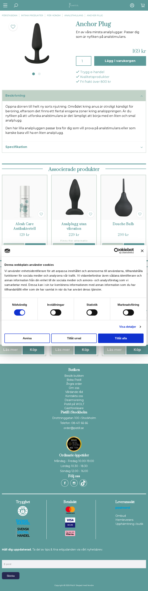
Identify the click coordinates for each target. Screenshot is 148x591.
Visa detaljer (127, 326)
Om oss (74, 388)
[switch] (55, 312)
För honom (54, 15)
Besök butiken (74, 375)
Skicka (11, 575)
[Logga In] (132, 5)
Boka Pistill (74, 380)
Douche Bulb (123, 224)
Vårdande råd (74, 392)
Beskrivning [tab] (15, 95)
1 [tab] (33, 74)
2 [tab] (39, 74)
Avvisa (27, 338)
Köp (33, 350)
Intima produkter (32, 15)
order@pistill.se (74, 428)
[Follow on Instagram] (74, 483)
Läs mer (62, 350)
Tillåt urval (74, 338)
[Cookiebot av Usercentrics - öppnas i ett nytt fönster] (117, 251)
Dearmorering (74, 400)
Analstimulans (73, 15)
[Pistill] (74, 5)
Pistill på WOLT (74, 404)
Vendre (90, 585)
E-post (5, 556)
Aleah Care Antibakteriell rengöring (24, 229)
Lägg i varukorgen (120, 61)
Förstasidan (9, 15)
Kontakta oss (74, 396)
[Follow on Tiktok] (83, 483)
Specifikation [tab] (16, 147)
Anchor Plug (95, 15)
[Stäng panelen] (142, 250)
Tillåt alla (121, 338)
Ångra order (74, 384)
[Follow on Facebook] (64, 483)
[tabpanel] (37, 43)
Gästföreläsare (74, 408)
